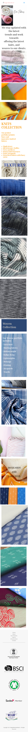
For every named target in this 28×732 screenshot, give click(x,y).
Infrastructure (14, 639)
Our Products (14, 635)
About (14, 634)
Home (14, 632)
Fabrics (14, 637)
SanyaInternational (15, 727)
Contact (14, 640)
